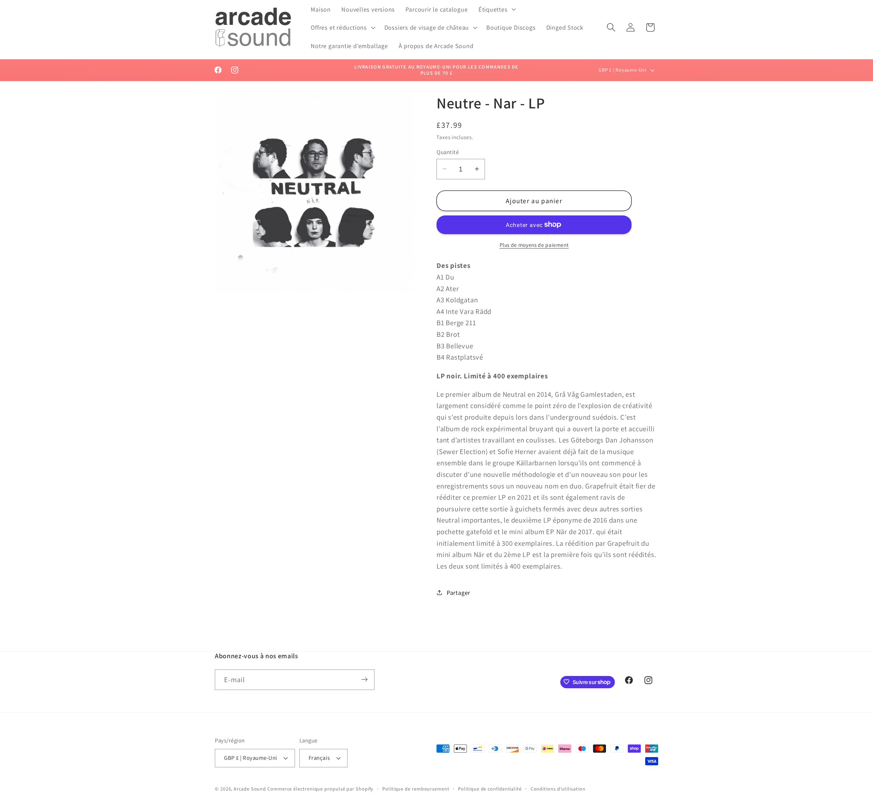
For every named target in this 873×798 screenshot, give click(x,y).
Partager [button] (458, 592)
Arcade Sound (250, 788)
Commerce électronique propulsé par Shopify (320, 788)
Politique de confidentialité (489, 788)
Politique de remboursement (415, 788)
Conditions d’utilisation (558, 788)
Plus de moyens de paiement (534, 244)
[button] (496, 9)
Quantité (447, 151)
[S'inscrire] (364, 679)
